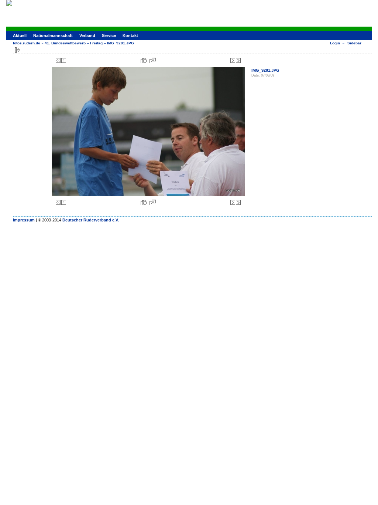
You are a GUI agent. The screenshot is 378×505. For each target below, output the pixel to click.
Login (335, 43)
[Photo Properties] (144, 60)
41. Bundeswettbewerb (65, 43)
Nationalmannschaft (53, 35)
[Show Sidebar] (17, 50)
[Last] (238, 60)
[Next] (233, 60)
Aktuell (20, 35)
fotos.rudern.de (26, 43)
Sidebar (354, 43)
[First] (58, 60)
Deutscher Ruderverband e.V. (90, 220)
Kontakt (130, 35)
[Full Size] (153, 60)
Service (109, 35)
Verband (87, 35)
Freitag (96, 43)
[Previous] (63, 60)
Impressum (24, 220)
